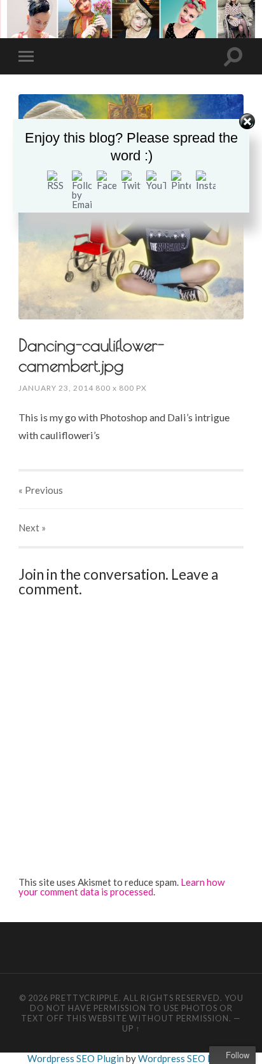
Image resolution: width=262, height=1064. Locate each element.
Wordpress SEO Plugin (76, 1058)
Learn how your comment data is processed (121, 886)
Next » (32, 527)
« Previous (40, 490)
